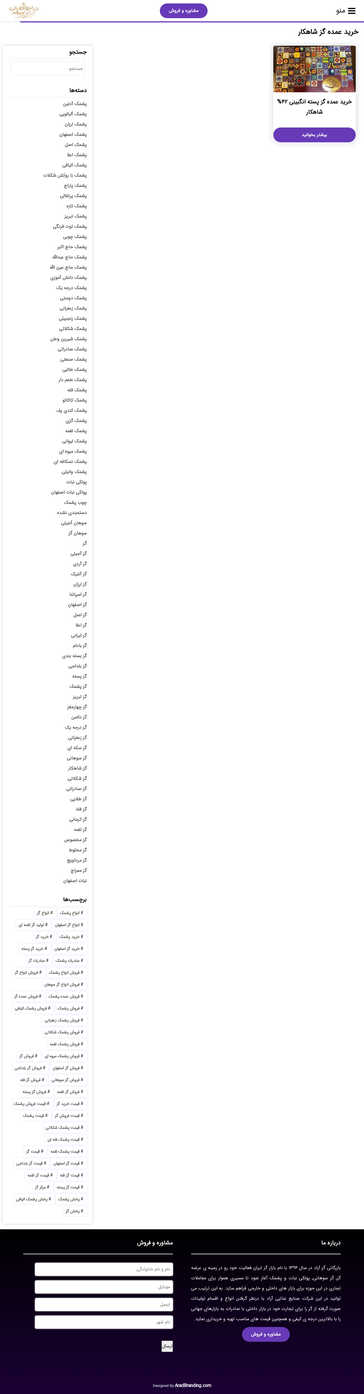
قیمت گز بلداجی (29, 1163)
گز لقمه (80, 829)
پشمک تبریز (76, 216)
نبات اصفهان (75, 880)
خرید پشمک (69, 937)
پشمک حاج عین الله (68, 267)
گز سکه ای (77, 747)
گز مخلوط (78, 850)
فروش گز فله (30, 1080)
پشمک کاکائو (75, 400)
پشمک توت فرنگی (70, 226)
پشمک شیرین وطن (68, 338)
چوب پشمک (75, 502)
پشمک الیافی (74, 165)
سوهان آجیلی (74, 522)
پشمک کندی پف (71, 410)
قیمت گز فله (70, 1175)
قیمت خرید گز (68, 1104)
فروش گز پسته (34, 1092)
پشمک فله (77, 390)
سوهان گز (78, 533)
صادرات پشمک (68, 961)
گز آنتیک (79, 574)
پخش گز (73, 1211)
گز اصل (80, 614)
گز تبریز (80, 696)
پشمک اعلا (77, 154)
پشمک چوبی (75, 236)
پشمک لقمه (76, 430)
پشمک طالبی (74, 369)
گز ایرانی (79, 635)
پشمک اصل (76, 144)
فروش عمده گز (26, 996)
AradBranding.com (193, 1385)
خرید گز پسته (32, 949)
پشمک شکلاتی (73, 328)
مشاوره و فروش (183, 10)
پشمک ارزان (76, 124)
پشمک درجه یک (71, 287)
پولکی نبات (76, 482)
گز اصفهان (77, 604)
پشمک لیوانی (74, 441)
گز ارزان (80, 584)
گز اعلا (81, 625)
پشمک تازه (77, 206)
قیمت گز (33, 1151)
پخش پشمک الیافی (31, 1199)
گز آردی (80, 563)
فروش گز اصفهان (66, 1068)
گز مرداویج (77, 860)
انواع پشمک (70, 913)
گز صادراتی (76, 788)
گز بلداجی (78, 666)
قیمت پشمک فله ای (63, 1139)
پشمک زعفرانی (73, 308)
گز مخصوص (75, 839)
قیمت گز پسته (68, 1187)
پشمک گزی (76, 420)
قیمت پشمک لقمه (65, 1151)
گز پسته (79, 676)
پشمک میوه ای (73, 451)
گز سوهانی (77, 758)
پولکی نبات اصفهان (69, 492)
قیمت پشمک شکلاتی (63, 1128)
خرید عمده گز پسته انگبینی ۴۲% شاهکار (314, 106)
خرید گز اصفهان (67, 949)
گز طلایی (78, 798)
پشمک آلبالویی (73, 114)
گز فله (81, 809)
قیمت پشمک (33, 1116)
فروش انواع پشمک (64, 972)
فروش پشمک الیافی (31, 1008)
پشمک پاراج (75, 185)
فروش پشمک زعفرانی (62, 1020)
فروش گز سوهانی (65, 1080)
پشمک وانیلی (74, 471)
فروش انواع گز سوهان (62, 984)
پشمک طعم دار (73, 379)
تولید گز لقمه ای (31, 925)
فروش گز (26, 1056)
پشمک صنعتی (73, 359)
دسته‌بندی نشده (72, 512)
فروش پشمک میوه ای (62, 1056)
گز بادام (80, 645)
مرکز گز (40, 1187)
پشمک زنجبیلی (73, 318)
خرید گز (42, 937)
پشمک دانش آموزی (68, 277)
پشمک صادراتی (72, 349)
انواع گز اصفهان (67, 925)
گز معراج (79, 870)
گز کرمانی (78, 819)
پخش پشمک (69, 1199)
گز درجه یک (76, 727)
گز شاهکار (77, 768)
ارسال (167, 1346)
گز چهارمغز (77, 706)
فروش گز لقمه (68, 1092)
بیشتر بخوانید (314, 134)
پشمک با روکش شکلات (65, 175)
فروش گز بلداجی (28, 1068)
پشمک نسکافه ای (70, 461)
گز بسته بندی (74, 655)
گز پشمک (78, 686)
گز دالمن (79, 717)
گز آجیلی (79, 553)
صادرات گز (36, 961)
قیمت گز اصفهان (66, 1163)
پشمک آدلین (75, 103)
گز (85, 543)
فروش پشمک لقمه (65, 1044)
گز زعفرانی (77, 737)
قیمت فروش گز (67, 1116)
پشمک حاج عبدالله (69, 257)
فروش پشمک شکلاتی (62, 1032)
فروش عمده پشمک (64, 996)
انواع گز (43, 913)
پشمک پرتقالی (73, 195)
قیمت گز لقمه (38, 1175)
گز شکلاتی (77, 778)
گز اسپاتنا (78, 594)
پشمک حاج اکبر (72, 246)
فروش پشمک (69, 1008)
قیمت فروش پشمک (30, 1104)
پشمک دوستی (73, 298)
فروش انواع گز (26, 972)
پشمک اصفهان (73, 134)
